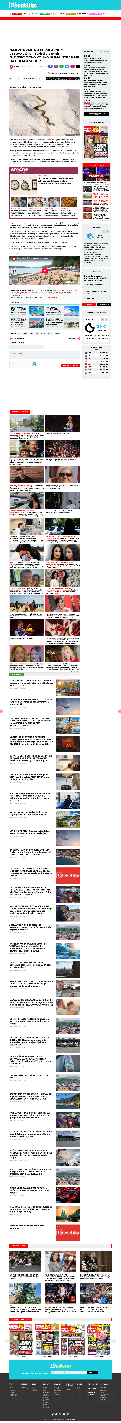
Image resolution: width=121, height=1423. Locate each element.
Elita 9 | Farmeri (69, 1385)
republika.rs (58, 1419)
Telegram (20, 293)
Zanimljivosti (48, 208)
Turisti (16, 144)
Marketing (103, 1397)
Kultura (56, 1392)
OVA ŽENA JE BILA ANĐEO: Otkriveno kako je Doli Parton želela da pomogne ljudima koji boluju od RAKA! (96, 83)
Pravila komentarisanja (104, 1393)
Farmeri (68, 1391)
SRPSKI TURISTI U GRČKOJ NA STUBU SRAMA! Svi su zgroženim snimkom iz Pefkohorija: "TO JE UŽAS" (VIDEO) (19, 310)
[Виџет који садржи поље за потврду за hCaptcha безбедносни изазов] (23, 364)
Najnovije (88, 51)
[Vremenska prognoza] (90, 328)
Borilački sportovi (46, 1396)
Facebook (57, 290)
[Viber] (56, 66)
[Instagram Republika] (68, 1414)
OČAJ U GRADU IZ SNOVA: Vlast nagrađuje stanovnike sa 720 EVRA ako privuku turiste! (30, 964)
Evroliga (46, 1407)
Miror (68, 146)
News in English (91, 1393)
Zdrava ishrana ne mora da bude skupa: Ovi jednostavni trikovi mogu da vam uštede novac (35, 213)
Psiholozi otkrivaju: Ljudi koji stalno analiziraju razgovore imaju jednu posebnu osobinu (51, 213)
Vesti (25, 14)
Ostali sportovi (46, 1401)
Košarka (46, 1392)
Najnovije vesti (18, 1246)
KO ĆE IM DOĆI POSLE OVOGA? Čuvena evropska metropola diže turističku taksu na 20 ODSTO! (31, 683)
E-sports (46, 1406)
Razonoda (57, 1394)
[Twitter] (78, 66)
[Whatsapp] (61, 66)
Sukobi (34, 1391)
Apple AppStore (54, 297)
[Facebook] (50, 66)
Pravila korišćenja (102, 1390)
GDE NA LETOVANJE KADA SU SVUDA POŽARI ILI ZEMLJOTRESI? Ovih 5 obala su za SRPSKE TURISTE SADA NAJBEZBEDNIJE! (30, 721)
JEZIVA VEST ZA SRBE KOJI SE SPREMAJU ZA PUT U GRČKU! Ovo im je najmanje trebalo (30, 927)
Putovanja (28, 67)
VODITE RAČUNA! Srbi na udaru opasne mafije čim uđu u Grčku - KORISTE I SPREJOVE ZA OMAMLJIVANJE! (30, 1171)
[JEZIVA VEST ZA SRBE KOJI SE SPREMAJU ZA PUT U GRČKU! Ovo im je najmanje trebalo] (68, 932)
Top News (92, 1388)
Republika (103, 1384)
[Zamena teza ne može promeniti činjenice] (68, 1233)
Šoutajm (46, 1404)
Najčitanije (104, 51)
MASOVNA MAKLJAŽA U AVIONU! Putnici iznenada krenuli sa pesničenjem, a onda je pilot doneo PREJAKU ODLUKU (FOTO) (31, 1002)
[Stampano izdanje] (96, 142)
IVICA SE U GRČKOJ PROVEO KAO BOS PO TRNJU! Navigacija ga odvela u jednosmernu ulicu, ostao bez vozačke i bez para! (30, 797)
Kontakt (102, 1396)
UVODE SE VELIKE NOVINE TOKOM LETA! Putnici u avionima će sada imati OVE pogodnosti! (31, 701)
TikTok (13, 293)
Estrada (56, 1387)
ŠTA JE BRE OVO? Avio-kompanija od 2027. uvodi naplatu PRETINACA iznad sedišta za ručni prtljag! (29, 777)
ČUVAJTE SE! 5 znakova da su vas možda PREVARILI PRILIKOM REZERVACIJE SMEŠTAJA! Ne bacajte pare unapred (30, 758)
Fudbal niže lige (47, 1390)
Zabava (85, 14)
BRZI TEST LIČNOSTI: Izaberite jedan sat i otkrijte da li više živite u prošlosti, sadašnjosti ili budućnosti (56, 181)
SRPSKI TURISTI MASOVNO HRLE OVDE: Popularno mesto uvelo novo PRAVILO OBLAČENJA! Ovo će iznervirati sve (30, 1096)
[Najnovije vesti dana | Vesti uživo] (45, 14)
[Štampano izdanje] (21, 1339)
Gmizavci (57, 333)
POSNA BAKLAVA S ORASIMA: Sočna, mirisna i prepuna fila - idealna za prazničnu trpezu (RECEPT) (68, 213)
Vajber (27, 293)
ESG (78, 1389)
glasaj (89, 304)
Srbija (11, 1387)
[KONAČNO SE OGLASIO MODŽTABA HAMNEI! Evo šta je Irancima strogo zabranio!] (25, 1261)
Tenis (45, 1394)
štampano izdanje (96, 122)
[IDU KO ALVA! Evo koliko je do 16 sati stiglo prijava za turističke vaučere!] (68, 819)
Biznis (79, 1384)
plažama (47, 140)
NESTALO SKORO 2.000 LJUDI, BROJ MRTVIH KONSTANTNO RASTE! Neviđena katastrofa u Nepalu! (94, 1309)
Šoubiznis (83, 1273)
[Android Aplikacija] (51, 79)
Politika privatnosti (103, 1400)
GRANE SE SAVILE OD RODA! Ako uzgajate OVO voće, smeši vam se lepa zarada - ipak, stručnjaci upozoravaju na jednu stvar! (96, 94)
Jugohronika (25, 1389)
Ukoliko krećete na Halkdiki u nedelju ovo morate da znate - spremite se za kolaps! (29, 1021)
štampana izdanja (22, 1319)
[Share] (57, 681)
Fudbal (45, 1387)
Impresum (103, 1387)
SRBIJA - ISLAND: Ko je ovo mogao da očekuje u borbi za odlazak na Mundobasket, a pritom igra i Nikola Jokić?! (96, 105)
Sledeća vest (72, 338)
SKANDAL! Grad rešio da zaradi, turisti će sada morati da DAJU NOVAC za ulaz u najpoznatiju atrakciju (30, 1209)
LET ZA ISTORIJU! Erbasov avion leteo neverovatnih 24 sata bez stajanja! (29, 832)
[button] (103, 231)
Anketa (96, 271)
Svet (79, 14)
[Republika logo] (23, 5)
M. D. (21, 67)
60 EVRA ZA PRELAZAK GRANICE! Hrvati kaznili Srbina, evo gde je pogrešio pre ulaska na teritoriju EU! (30, 1134)
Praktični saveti (33, 208)
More (37, 333)
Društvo (12, 1392)
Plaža (43, 333)
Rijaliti (56, 1389)
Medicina (13, 208)
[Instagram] (72, 66)
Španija (25, 333)
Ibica (20, 140)
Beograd (90, 319)
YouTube (74, 290)
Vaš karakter (42, 175)
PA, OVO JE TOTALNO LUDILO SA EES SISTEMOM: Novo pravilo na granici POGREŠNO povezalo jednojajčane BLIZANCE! (29, 1041)
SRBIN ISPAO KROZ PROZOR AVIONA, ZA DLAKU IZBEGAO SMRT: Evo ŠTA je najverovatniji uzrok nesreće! (31, 983)
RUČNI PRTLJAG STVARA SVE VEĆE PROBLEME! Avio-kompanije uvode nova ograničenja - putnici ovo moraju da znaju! (30, 1154)
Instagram (66, 290)
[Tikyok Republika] (56, 1414)
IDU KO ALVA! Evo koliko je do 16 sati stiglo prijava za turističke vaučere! (28, 813)
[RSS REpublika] (64, 1414)
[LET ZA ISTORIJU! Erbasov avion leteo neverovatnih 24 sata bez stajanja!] (68, 838)
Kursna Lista (96, 348)
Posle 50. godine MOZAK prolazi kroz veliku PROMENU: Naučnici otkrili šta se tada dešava (19, 213)
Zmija (31, 333)
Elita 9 (47, 1273)
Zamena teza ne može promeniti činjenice (26, 1227)
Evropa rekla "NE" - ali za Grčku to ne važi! (28, 1076)
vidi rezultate (104, 304)
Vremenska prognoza (13, 1395)
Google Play (42, 297)
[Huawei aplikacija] (74, 79)
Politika (12, 1391)
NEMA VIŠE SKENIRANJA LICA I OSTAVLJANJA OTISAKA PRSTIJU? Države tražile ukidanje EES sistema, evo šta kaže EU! (30, 1060)
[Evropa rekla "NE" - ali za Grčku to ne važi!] (68, 1082)
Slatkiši (63, 208)
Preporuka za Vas (20, 412)
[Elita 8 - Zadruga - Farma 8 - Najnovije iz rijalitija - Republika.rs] (95, 14)
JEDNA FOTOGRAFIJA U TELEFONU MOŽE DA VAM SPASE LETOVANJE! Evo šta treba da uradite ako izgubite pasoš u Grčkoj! (30, 872)
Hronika (62, 14)
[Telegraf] (67, 66)
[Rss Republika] (60, 1414)
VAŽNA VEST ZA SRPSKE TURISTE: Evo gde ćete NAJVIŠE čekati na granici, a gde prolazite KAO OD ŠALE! (29, 1115)
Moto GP (46, 1399)
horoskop (96, 227)
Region (34, 1389)
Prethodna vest (19, 338)
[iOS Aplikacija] (62, 79)
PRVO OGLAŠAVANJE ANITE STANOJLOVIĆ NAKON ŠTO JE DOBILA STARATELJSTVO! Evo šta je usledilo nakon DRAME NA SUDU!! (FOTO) (96, 71)
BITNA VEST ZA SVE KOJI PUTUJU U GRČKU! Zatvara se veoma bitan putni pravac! (29, 1190)
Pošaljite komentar (70, 365)
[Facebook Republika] (53, 1414)
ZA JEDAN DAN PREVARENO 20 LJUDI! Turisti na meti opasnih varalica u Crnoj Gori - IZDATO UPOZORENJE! (30, 852)
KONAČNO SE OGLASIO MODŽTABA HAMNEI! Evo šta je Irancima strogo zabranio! (95, 60)
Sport (46, 1384)
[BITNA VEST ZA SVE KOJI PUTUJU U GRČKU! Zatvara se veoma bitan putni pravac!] (68, 1195)
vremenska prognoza (96, 312)
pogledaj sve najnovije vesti (96, 113)
